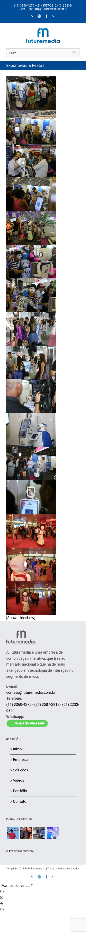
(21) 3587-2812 (46, 5)
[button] (16, 885)
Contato (19, 801)
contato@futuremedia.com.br (48, 9)
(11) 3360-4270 (24, 5)
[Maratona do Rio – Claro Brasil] (12, 832)
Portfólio (20, 791)
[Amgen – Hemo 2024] (52, 832)
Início (17, 749)
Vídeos (18, 780)
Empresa (20, 759)
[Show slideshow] (20, 618)
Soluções (20, 770)
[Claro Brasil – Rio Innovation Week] (26, 832)
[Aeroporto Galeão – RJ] (39, 832)
